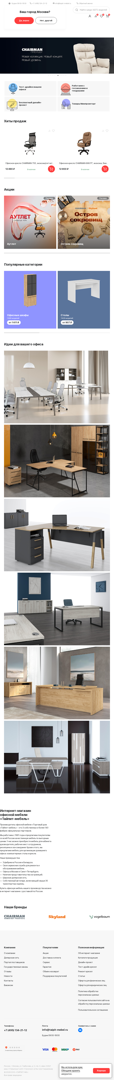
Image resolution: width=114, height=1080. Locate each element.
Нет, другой (46, 20)
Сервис (46, 962)
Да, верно (24, 20)
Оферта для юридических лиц (92, 985)
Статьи (81, 976)
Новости (8, 976)
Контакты (8, 981)
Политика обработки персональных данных (88, 993)
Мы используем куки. (72, 1067)
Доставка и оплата (52, 958)
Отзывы (7, 971)
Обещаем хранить (70, 1070)
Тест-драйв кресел (87, 967)
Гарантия (47, 967)
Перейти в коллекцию (88, 417)
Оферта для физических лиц (91, 981)
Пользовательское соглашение (93, 1010)
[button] (48, 75)
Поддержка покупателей (55, 976)
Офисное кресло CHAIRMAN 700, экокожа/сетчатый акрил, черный (30, 163)
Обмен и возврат (51, 971)
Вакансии (8, 985)
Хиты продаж (15, 121)
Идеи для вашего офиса (23, 344)
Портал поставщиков (14, 962)
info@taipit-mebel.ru (63, 3)
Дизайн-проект (85, 962)
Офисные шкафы (18, 315)
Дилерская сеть (11, 958)
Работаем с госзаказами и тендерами (80, 88)
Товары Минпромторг (84, 104)
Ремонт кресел (85, 971)
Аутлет (11, 243)
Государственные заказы (16, 967)
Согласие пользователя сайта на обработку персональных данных (94, 1002)
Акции (9, 189)
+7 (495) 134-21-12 (39, 3)
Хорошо (101, 1070)
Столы (65, 315)
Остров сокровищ (72, 243)
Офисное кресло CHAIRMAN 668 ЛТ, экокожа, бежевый (84, 163)
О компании (9, 953)
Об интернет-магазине (89, 953)
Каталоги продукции (88, 958)
